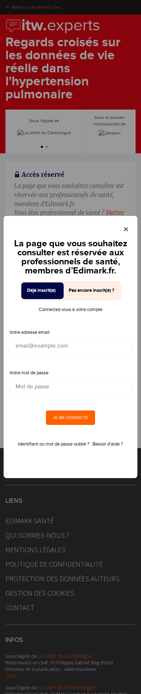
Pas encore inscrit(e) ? (91, 290)
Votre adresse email (29, 332)
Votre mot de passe (28, 373)
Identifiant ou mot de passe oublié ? (53, 444)
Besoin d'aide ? (108, 444)
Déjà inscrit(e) (41, 290)
